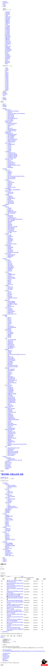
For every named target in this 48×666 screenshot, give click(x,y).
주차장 (8, 383)
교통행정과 (7, 20)
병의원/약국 (9, 294)
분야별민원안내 (8, 122)
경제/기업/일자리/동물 (9, 429)
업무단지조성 (10, 425)
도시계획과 (7, 26)
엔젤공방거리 (10, 440)
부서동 (4, 6)
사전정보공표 (10, 216)
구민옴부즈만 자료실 (11, 157)
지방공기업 (9, 241)
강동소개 (5, 258)
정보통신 (9, 125)
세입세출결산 (10, 238)
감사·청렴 (9, 232)
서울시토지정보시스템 (12, 380)
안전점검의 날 (10, 392)
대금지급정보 (10, 249)
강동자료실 (9, 270)
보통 (11, 635)
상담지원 (9, 150)
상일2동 (6, 78)
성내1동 (6, 80)
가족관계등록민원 (11, 135)
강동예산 (7, 233)
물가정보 (9, 442)
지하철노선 (9, 374)
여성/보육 (9, 322)
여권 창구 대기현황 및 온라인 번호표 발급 (16, 113)
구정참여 (7, 179)
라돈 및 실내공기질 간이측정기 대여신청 (15, 176)
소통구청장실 (5, 2)
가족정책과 (7, 11)
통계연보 (9, 305)
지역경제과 (7, 57)
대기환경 (9, 353)
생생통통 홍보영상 (11, 274)
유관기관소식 (10, 284)
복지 (6, 316)
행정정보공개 (10, 215)
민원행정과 (7, 29)
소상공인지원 (10, 434)
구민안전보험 (10, 396)
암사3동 (6, 86)
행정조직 (9, 260)
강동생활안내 (10, 268)
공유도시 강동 (10, 192)
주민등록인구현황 (11, 302)
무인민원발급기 (10, 138)
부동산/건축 (9, 128)
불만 (14, 635)
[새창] (7, 649)
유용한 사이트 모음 (11, 453)
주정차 (8, 375)
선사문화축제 (10, 333)
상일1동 (6, 77)
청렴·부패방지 (10, 167)
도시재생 (9, 420)
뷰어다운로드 (8, 466)
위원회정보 (9, 224)
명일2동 (6, 76)
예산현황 (9, 235)
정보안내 (9, 318)
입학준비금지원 (10, 344)
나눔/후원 (7, 194)
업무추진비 (9, 225)
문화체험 (9, 335)
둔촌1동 (6, 72)
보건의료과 (7, 31)
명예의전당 (9, 184)
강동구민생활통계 (11, 301)
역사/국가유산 (10, 332)
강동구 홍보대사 (10, 267)
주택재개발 (9, 410)
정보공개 (7, 214)
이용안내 (5, 456)
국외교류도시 (10, 310)
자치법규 (9, 257)
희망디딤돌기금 (10, 201)
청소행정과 (7, 58)
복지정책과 (7, 35)
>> (8, 631)
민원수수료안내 (10, 115)
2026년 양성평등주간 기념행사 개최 (14, 609)
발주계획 (9, 246)
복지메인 (9, 317)
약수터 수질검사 (10, 358)
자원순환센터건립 (11, 359)
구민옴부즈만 (8, 151)
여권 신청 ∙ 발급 (10, 124)
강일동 (6, 67)
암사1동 (6, 83)
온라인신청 (7, 170)
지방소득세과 (8, 56)
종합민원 (5, 108)
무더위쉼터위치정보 (11, 399)
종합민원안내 (8, 109)
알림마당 (9, 386)
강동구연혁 (9, 264)
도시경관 (9, 426)
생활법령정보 (10, 256)
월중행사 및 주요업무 (11, 211)
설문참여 (9, 185)
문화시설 (9, 337)
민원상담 (9, 145)
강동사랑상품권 (10, 435)
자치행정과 (7, 47)
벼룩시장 (9, 173)
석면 (8, 355)
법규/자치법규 (8, 253)
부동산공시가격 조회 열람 (12, 451)
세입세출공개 (10, 240)
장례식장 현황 (10, 406)
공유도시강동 (8, 190)
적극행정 (9, 166)
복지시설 (9, 295)
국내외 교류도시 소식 (11, 313)
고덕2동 (6, 70)
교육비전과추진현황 (11, 339)
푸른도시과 (7, 61)
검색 (22, 576)
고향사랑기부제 (10, 203)
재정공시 (9, 237)
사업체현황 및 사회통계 (12, 303)
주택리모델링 (10, 414)
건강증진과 (7, 14)
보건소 (4, 3)
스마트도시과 (8, 41)
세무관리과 (7, 40)
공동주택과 (7, 18)
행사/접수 (9, 171)
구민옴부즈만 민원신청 (12, 156)
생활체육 (9, 334)
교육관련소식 (10, 348)
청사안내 (9, 262)
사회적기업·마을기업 (11, 437)
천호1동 (6, 87)
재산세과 (7, 53)
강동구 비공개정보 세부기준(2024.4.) (15, 219)
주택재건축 (9, 409)
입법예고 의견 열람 (11, 187)
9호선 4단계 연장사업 (11, 382)
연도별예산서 (10, 236)
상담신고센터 (8, 142)
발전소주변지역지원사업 (12, 365)
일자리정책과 (8, 46)
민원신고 (9, 146)
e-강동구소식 (10, 286)
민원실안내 (9, 112)
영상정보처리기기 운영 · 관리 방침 (14, 460)
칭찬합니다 (9, 183)
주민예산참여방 (10, 182)
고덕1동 (6, 69)
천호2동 (6, 88)
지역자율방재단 (10, 390)
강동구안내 (7, 259)
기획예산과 (7, 21)
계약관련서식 (10, 251)
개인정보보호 (8, 457)
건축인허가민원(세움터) (12, 139)
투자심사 (9, 242)
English (4, 95)
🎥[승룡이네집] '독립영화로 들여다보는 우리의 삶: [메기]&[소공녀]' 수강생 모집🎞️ (15, 598)
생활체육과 (7, 39)
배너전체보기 (8, 465)
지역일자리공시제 (11, 431)
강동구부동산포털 (11, 377)
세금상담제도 (10, 450)
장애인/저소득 (10, 326)
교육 (6, 338)
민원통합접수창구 (11, 144)
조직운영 (9, 209)
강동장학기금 (10, 343)
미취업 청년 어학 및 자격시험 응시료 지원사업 (17, 444)
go (10, 639)
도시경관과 (7, 25)
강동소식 (9, 273)
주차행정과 (7, 54)
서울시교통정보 (10, 370)
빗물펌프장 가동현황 (11, 393)
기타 (8, 299)
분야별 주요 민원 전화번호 (12, 111)
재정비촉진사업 (10, 417)
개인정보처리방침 (11, 458)
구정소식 (7, 272)
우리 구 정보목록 (11, 220)
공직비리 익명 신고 (11, 162)
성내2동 (6, 81)
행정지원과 (7, 62)
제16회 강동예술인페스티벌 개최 (13, 627)
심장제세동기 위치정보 (12, 297)
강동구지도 (9, 263)
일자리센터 (9, 430)
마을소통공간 (8, 188)
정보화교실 (9, 172)
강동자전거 (9, 372)
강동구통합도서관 (11, 347)
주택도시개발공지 (11, 408)
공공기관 (9, 291)
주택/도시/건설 (8, 407)
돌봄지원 (9, 328)
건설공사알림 (10, 423)
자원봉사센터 (10, 197)
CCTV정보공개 (10, 230)
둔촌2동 (6, 74)
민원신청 (9, 147)
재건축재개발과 (8, 50)
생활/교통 (7, 367)
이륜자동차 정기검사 (11, 130)
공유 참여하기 (10, 193)
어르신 (8, 324)
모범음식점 (9, 296)
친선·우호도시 (8, 307)
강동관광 (9, 331)
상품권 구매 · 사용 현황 (12, 226)
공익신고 (9, 160)
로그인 (4, 97)
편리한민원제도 (10, 114)
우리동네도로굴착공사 (12, 424)
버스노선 (9, 371)
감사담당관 (7, 13)
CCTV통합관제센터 (11, 402)
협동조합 (9, 439)
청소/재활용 (9, 361)
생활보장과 (7, 37)
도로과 (6, 24)
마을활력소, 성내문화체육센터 (13, 189)
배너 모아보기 (10, 119)
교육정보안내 (10, 342)
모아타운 (9, 413)
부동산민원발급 (10, 136)
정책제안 (9, 181)
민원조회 (9, 149)
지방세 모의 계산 (11, 449)
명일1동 (6, 75)
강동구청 (5, 1)
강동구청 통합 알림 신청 (12, 118)
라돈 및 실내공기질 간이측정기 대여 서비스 (16, 354)
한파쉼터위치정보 (11, 401)
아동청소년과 (8, 42)
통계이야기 (7, 300)
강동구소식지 (10, 288)
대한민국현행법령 (11, 254)
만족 (8, 635)
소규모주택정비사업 (11, 412)
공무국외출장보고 (11, 227)
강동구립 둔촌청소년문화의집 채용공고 (15, 600)
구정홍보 (7, 285)
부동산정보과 (8, 36)
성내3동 (6, 82)
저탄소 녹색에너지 (11, 360)
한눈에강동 (5, 93)
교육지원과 (7, 19)
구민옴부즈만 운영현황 (12, 155)
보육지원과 (7, 34)
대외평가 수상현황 (11, 278)
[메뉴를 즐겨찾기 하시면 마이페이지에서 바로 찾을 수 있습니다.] (0, 566)
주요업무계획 (10, 210)
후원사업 (9, 199)
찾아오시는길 (8, 463)
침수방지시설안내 (11, 397)
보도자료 (9, 275)
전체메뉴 (5, 99)
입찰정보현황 (10, 247)
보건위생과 (7, 30)
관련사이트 (9, 404)
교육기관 (9, 292)
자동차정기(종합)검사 (12, 129)
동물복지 (9, 445)
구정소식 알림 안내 (11, 178)
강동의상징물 (10, 265)
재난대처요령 (10, 387)
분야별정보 (5, 315)
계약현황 (9, 248)
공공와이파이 (10, 376)
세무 (8, 126)
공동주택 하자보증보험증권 (13, 419)
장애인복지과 (8, 48)
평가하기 (2, 637)
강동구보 (9, 283)
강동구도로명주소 (11, 369)
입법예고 (9, 281)
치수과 (6, 59)
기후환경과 (7, 23)
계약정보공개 (8, 244)
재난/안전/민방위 (8, 385)
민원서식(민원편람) (9, 120)
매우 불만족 (19, 635)
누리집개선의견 (8, 467)
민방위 (8, 403)
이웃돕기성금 (10, 200)
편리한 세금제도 (10, 455)
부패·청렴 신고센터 (9, 158)
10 (6, 631)
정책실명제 (9, 221)
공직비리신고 (10, 161)
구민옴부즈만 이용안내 (12, 154)
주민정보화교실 (10, 345)
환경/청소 (7, 349)
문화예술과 (7, 27)
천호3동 (6, 90)
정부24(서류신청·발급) (12, 134)
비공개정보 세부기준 (11, 217)
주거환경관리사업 (11, 418)
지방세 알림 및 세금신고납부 (13, 447)
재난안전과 (7, 51)
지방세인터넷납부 (11, 141)
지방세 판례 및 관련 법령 (12, 452)
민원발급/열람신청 (9, 133)
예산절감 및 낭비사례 (11, 243)
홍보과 (6, 63)
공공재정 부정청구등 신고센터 (13, 165)
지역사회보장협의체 (11, 327)
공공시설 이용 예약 (11, 177)
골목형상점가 (10, 436)
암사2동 (6, 85)
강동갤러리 (9, 269)
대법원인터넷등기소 (11, 140)
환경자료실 (9, 364)
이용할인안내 (10, 312)
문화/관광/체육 (8, 329)
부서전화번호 (5, 660)
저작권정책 (7, 461)
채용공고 (9, 280)
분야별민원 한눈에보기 (12, 123)
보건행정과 (7, 32)
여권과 (6, 45)
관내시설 (7, 290)
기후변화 (9, 351)
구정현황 (9, 208)
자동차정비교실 (10, 381)
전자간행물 (9, 289)
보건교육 (9, 174)
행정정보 (5, 205)
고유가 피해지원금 (11, 213)
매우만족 (3, 635)
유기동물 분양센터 (11, 198)
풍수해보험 (9, 394)
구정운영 (7, 206)
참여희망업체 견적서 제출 (12, 252)
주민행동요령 (10, 388)
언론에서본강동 (10, 276)
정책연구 (9, 222)
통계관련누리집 (10, 306)
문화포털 (5, 92)
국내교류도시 (10, 308)
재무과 (6, 52)
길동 (6, 71)
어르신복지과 (8, 43)
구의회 (4, 5)
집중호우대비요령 (11, 398)
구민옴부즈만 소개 (11, 152)
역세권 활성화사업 (11, 428)
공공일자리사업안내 (11, 433)
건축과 (6, 15)
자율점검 (7, 204)
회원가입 (5, 98)
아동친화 (9, 323)
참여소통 (5, 168)
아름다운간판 (10, 356)
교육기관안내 (10, 340)
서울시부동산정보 (11, 378)
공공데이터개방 (10, 229)
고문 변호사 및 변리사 (12, 231)
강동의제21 (9, 350)
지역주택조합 (10, 415)
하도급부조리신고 (11, 163)
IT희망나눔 (9, 195)
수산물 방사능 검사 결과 (12, 366)
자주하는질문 (8, 131)
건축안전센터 (8, 16)
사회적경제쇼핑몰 (11, 441)
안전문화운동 (10, 391)
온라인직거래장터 (11, 311)
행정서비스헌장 (10, 117)
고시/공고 (9, 279)
